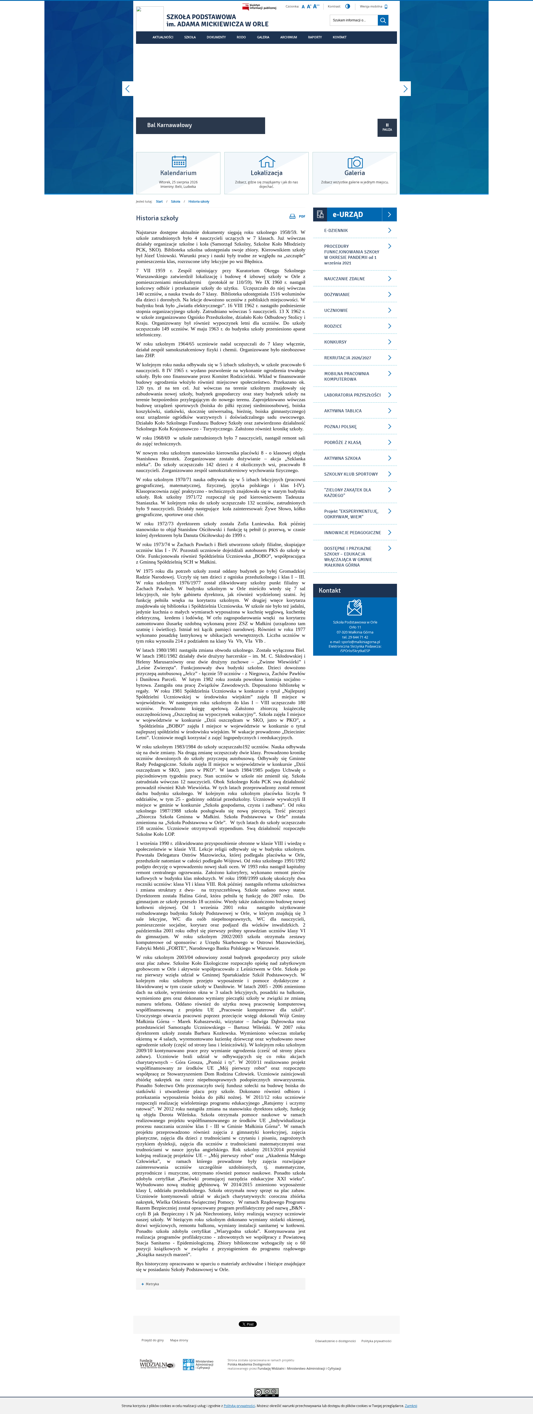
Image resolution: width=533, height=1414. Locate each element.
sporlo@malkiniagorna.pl (360, 642)
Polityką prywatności (239, 1405)
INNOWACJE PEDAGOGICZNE (352, 533)
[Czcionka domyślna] (303, 6)
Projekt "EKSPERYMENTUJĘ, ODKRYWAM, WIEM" (351, 514)
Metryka (150, 1284)
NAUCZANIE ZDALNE (344, 279)
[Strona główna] (150, 20)
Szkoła (190, 37)
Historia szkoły (198, 201)
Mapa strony (179, 1340)
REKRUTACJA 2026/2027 (347, 358)
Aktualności (163, 37)
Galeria (263, 37)
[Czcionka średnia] (309, 6)
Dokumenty (216, 37)
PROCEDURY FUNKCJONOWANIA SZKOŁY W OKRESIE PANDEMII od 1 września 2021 (351, 255)
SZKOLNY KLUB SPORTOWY (351, 474)
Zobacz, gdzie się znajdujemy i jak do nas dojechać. (266, 184)
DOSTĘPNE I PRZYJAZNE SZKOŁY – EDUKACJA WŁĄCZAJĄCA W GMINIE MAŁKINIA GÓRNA (348, 557)
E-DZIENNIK (336, 230)
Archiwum (288, 37)
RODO (241, 37)
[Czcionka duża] (316, 6)
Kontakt (339, 37)
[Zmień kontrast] (347, 7)
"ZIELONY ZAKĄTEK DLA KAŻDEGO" (347, 492)
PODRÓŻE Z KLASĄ (342, 442)
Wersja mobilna (371, 6)
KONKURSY (335, 342)
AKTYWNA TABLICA (343, 411)
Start (159, 201)
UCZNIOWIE (336, 310)
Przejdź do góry (153, 1340)
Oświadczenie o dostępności (335, 1341)
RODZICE (333, 326)
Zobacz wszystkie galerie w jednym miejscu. (355, 182)
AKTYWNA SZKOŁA (342, 458)
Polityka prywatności (376, 1341)
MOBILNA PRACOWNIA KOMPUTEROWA (346, 376)
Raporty (315, 37)
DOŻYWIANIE (337, 294)
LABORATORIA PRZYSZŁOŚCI (352, 395)
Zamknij (411, 1405)
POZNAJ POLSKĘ (340, 427)
